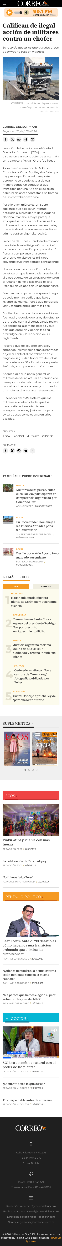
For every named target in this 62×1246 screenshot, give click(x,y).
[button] (31, 79)
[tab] (25, 770)
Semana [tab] (46, 586)
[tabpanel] (17, 749)
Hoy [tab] (16, 586)
